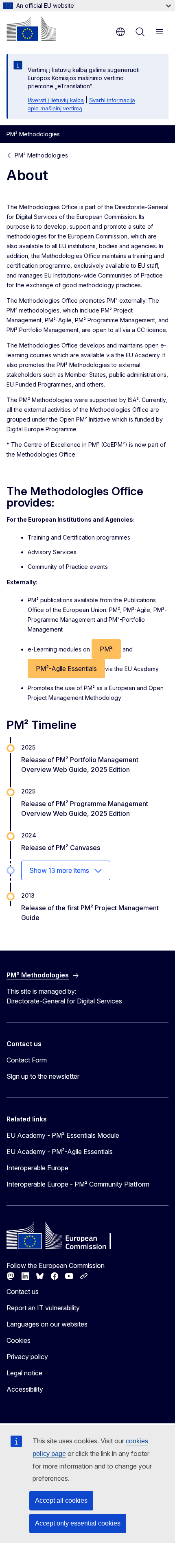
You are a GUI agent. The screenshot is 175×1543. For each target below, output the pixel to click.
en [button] (120, 32)
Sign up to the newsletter (43, 1076)
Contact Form (27, 1060)
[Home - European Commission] (31, 28)
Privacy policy (27, 1357)
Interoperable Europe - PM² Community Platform (78, 1184)
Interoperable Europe (37, 1168)
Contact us (23, 1291)
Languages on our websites (47, 1324)
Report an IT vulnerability (43, 1308)
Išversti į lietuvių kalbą (56, 100)
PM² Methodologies (41, 155)
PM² (106, 649)
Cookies (19, 1340)
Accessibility (25, 1389)
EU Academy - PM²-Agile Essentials (60, 1151)
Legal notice (24, 1373)
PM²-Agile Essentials (66, 668)
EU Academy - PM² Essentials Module (63, 1135)
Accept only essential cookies (77, 1523)
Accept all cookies (61, 1500)
